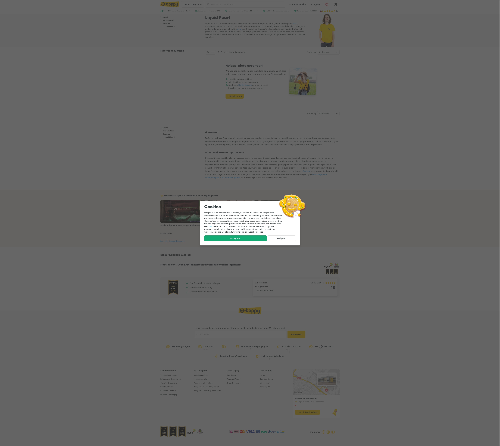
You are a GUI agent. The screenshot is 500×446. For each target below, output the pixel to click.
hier (210, 226)
